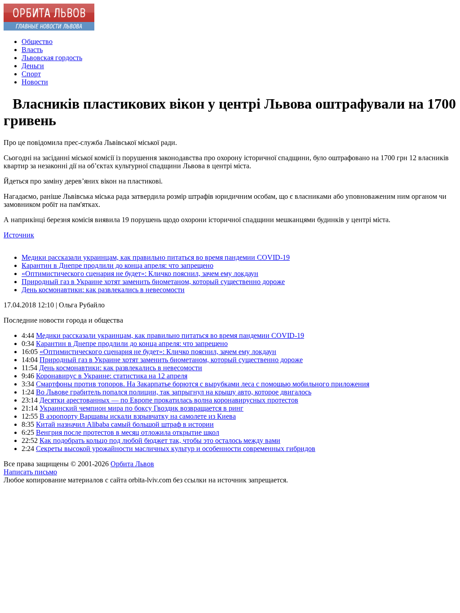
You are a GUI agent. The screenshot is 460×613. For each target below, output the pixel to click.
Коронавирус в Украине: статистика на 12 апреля (111, 376)
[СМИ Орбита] (49, 28)
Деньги (33, 66)
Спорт (31, 74)
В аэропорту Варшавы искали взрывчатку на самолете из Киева (138, 416)
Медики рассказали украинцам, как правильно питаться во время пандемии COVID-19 (156, 257)
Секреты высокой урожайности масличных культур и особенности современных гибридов (175, 448)
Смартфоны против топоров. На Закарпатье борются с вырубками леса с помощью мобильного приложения (202, 384)
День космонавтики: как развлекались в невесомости (103, 289)
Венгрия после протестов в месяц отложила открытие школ (127, 432)
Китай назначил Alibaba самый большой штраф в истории (125, 424)
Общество (37, 41)
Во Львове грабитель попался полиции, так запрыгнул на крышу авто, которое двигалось (173, 392)
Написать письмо (30, 472)
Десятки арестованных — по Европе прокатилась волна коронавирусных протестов (169, 400)
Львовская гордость (52, 57)
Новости (35, 82)
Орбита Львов (132, 464)
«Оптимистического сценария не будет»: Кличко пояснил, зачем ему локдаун (140, 273)
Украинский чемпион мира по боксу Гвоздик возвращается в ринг (141, 408)
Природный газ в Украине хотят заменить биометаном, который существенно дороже (153, 281)
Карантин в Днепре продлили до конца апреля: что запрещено (117, 265)
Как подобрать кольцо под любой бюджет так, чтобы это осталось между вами (160, 440)
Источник (19, 235)
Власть (32, 49)
